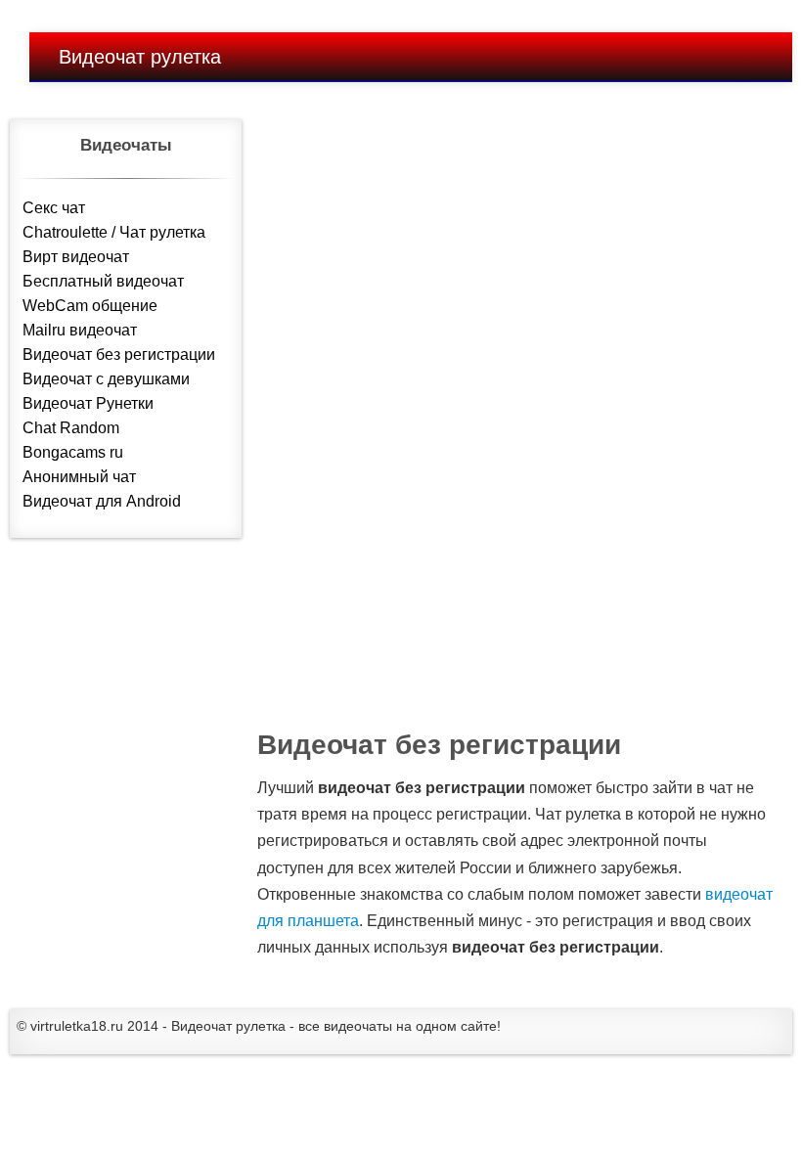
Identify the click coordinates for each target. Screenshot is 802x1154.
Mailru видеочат (79, 330)
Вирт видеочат (75, 256)
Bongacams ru (72, 452)
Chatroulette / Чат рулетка (113, 232)
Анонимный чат (79, 476)
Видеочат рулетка (140, 56)
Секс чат (53, 208)
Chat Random (70, 428)
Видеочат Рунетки (88, 403)
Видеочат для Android (101, 501)
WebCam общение (89, 305)
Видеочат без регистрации (118, 354)
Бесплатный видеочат (103, 281)
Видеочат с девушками (106, 379)
